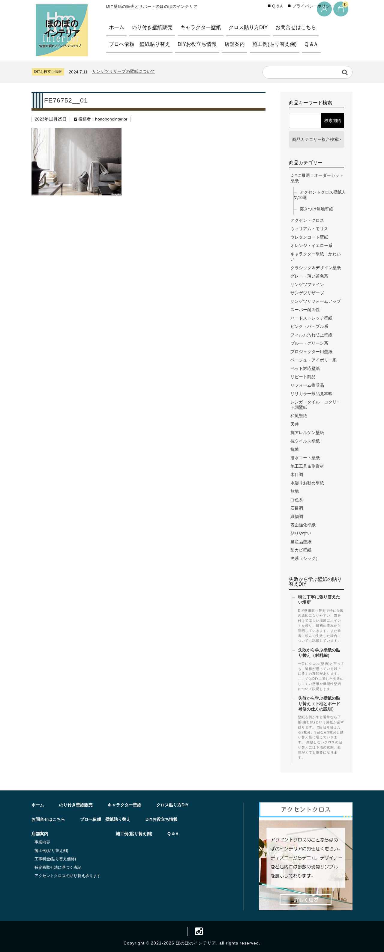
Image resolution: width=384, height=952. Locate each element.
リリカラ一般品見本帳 (311, 393)
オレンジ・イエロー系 (311, 245)
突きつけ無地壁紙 (316, 209)
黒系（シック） (305, 558)
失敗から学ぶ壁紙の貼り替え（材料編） (319, 652)
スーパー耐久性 (305, 309)
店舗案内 (234, 44)
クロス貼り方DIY (248, 27)
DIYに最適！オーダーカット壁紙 (317, 178)
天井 (294, 424)
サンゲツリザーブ (307, 292)
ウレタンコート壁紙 (309, 237)
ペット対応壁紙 (305, 368)
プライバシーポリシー (313, 6)
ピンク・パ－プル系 (309, 326)
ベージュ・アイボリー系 (313, 360)
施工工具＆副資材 (307, 466)
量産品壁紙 (300, 541)
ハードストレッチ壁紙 (311, 318)
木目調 (296, 474)
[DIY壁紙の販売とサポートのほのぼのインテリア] (62, 51)
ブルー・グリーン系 (309, 343)
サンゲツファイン (307, 284)
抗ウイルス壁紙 (305, 441)
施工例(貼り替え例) (274, 44)
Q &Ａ (311, 44)
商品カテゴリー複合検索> (316, 139)
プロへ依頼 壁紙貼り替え (139, 44)
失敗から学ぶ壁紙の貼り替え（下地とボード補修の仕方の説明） (319, 703)
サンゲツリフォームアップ (315, 301)
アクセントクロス (307, 220)
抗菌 (294, 449)
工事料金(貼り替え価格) (55, 859)
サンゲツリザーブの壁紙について (123, 71)
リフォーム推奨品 (307, 385)
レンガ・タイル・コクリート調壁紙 (315, 405)
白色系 (296, 499)
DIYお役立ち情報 (197, 44)
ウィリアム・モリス (309, 228)
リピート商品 (303, 376)
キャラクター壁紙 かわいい (315, 256)
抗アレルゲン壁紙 (307, 432)
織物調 (296, 516)
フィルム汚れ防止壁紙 (311, 334)
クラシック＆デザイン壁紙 (315, 267)
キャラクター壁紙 (200, 27)
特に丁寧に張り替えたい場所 (319, 599)
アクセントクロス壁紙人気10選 (320, 195)
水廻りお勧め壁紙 (307, 482)
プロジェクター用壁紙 (311, 351)
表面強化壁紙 (303, 524)
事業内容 (42, 842)
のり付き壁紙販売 (152, 27)
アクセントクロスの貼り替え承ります (67, 875)
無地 (294, 491)
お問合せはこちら (295, 27)
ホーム (116, 27)
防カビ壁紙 (300, 550)
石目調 (296, 508)
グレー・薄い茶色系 (309, 276)
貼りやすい (300, 533)
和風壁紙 (298, 415)
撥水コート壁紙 (305, 457)
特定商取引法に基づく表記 (57, 867)
